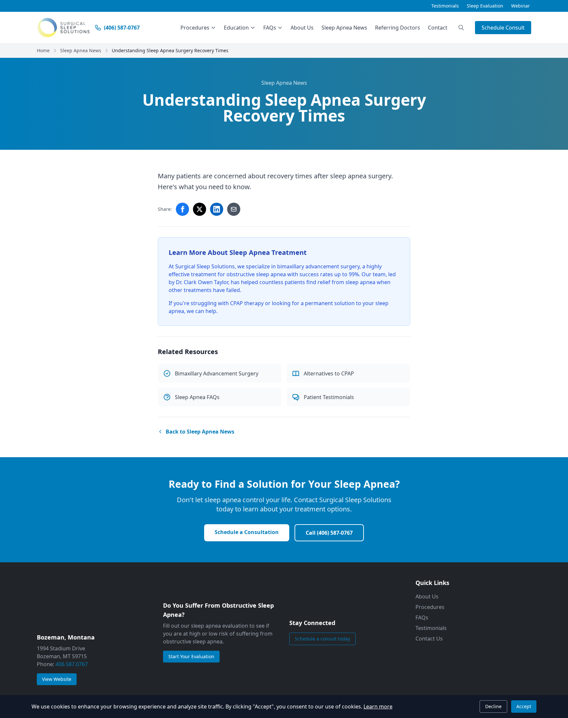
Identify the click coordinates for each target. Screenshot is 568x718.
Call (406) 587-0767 (329, 532)
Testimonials (445, 6)
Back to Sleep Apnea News (200, 431)
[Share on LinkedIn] (216, 209)
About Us (302, 27)
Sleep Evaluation (485, 6)
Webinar (520, 6)
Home (43, 50)
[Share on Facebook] (182, 209)
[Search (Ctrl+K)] (461, 28)
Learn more (378, 706)
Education (236, 27)
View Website (59, 679)
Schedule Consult (503, 27)
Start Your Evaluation (191, 656)
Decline (493, 706)
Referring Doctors (397, 27)
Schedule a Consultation (247, 532)
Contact (437, 27)
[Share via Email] (233, 209)
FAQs (269, 27)
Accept (523, 706)
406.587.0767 (72, 664)
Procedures (194, 27)
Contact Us (429, 638)
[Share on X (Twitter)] (199, 209)
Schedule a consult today (322, 639)
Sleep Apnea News (344, 27)
